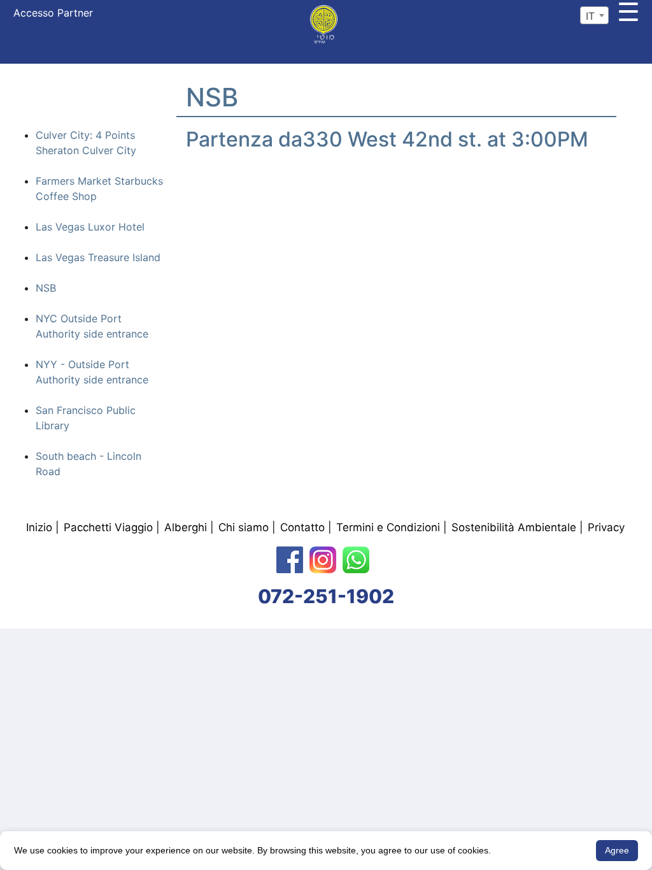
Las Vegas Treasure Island (98, 257)
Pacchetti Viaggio (108, 527)
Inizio (39, 527)
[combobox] (594, 15)
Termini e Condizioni (388, 527)
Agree (617, 850)
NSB (46, 288)
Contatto (302, 527)
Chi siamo (243, 527)
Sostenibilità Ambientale (513, 527)
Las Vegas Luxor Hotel (90, 226)
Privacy (606, 527)
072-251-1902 (326, 596)
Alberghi (185, 527)
